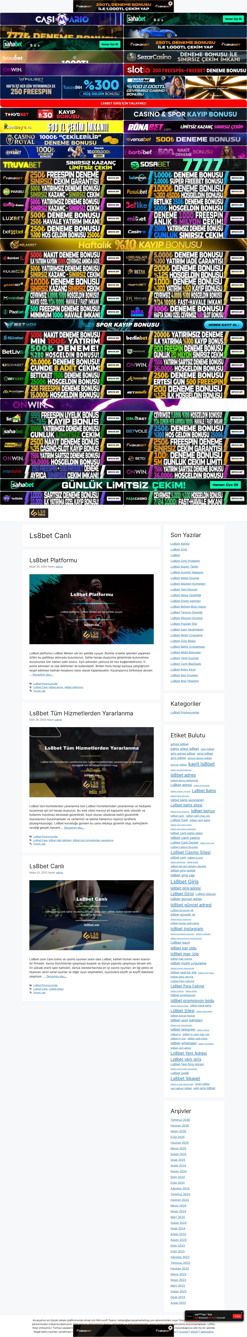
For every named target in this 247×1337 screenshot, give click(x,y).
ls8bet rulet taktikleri (60, 840)
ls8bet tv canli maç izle (195, 1034)
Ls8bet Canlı (40, 687)
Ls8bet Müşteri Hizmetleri (188, 583)
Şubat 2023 (179, 1291)
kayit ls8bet (201, 764)
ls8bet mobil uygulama (188, 963)
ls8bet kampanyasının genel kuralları (186, 938)
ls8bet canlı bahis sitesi (186, 833)
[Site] (61, 177)
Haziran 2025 (180, 1142)
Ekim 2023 (178, 1245)
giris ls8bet (178, 758)
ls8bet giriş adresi (186, 888)
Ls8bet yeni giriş (186, 1059)
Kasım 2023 (179, 1240)
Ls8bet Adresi (180, 543)
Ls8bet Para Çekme (187, 986)
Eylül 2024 (178, 1182)
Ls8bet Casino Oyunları (184, 847)
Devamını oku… (43, 674)
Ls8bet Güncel (206, 894)
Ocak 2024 (178, 1228)
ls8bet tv (176, 1034)
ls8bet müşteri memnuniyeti (182, 968)
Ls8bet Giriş (179, 549)
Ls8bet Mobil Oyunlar (185, 578)
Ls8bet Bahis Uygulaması (188, 646)
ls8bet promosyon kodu (192, 1000)
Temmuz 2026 (180, 1120)
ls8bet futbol (192, 862)
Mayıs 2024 (178, 1205)
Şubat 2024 (179, 1222)
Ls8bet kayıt (180, 943)
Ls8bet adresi (181, 785)
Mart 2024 (178, 1217)
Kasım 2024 (179, 1171)
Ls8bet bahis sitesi (186, 805)
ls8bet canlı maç (207, 843)
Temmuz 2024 (180, 1194)
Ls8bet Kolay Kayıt (183, 669)
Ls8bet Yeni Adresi (189, 1053)
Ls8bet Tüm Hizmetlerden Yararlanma (81, 713)
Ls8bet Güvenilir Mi (182, 910)
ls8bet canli (177, 815)
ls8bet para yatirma (182, 976)
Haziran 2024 (180, 1200)
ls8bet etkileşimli (178, 862)
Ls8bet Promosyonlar (45, 683)
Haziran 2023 (180, 1268)
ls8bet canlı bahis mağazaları (183, 829)
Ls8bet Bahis (204, 790)
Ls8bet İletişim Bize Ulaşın (188, 606)
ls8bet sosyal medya (183, 1015)
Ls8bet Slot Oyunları (184, 675)
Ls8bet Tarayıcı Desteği (186, 612)
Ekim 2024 (178, 1177)
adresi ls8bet (180, 744)
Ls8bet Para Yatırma (182, 981)
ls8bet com (178, 857)
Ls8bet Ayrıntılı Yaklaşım (187, 572)
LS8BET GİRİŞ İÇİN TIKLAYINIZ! (123, 103)
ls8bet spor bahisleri (186, 1020)
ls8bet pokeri (191, 991)
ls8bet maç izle (185, 953)
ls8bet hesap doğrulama (185, 923)
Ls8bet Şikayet (185, 1078)
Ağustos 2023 (180, 1257)
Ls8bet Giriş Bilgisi (183, 641)
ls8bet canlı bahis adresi (181, 825)
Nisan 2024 (178, 1211)
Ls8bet (175, 555)
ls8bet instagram (187, 928)
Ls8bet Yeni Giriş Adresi (187, 1064)
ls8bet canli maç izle (198, 815)
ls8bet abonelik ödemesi (181, 770)
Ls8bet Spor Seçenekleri (187, 629)
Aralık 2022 (178, 1303)
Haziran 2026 (180, 1125)
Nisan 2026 (178, 1131)
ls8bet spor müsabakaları (181, 1025)
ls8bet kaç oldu (184, 948)
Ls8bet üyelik (180, 1073)
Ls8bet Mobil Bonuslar (186, 652)
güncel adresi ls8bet (200, 758)
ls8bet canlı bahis (200, 820)
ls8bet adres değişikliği (184, 780)
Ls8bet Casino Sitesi (191, 852)
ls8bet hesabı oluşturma (181, 919)
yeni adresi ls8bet (181, 1088)
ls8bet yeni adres (181, 1048)
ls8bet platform (177, 991)
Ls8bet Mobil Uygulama (187, 635)
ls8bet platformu (74, 687)
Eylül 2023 (178, 1251)
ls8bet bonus (203, 810)
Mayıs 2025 (178, 1148)
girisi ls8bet (205, 753)
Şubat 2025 (178, 1154)
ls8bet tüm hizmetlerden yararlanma (93, 840)
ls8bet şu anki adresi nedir (182, 1084)
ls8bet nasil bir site (183, 972)
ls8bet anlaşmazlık (202, 785)
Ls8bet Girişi (182, 893)
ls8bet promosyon (183, 995)
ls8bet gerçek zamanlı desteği (188, 866)
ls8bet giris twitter (183, 870)
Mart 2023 (178, 1285)
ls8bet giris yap (183, 875)
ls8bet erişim (56, 687)
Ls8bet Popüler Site (184, 624)
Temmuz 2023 (180, 1263)
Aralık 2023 (178, 1234)
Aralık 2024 (178, 1165)
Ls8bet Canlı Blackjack (186, 664)
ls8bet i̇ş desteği (203, 934)
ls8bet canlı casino (185, 838)
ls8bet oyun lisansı (206, 973)
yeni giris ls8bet (204, 1088)
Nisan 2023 (178, 1280)
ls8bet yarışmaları (206, 1044)
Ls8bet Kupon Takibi (184, 566)
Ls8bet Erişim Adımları (186, 601)
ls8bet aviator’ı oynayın (180, 791)
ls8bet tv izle (178, 1038)
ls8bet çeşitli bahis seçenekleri (184, 1069)
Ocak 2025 (178, 1160)
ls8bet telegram (183, 1030)
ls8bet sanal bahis (200, 1005)
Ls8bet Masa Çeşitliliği (186, 595)
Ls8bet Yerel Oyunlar (185, 658)
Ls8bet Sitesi (56, 988)
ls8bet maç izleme (181, 958)
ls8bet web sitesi (197, 1038)
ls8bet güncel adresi (191, 904)
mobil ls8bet (202, 1084)
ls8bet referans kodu (179, 1006)
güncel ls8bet (179, 764)
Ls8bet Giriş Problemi (185, 561)
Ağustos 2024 (180, 1188)
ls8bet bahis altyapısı (180, 796)
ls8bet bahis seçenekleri (187, 800)
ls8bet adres (183, 775)
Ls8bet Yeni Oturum (184, 589)
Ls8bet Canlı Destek (184, 842)
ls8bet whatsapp (184, 1043)
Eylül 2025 (177, 1137)
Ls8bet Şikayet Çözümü (187, 618)
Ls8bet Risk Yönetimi (185, 681)
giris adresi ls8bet (183, 753)
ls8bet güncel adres (186, 899)
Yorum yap (39, 690)
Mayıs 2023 (178, 1274)
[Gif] (123, 245)
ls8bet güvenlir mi (183, 914)
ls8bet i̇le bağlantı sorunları (182, 934)
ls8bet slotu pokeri (204, 1011)
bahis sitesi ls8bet (185, 749)
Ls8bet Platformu (53, 560)
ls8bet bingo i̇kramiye (180, 812)
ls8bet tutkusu (203, 1030)
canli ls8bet (207, 749)
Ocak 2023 (178, 1297)
